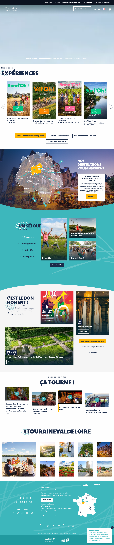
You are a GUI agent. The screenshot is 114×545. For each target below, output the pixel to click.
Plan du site (42, 533)
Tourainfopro (87, 2)
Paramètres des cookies (68, 533)
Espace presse (43, 526)
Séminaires (48, 2)
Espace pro (54, 526)
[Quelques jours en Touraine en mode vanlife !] (97, 400)
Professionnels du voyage (71, 2)
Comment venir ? (67, 526)
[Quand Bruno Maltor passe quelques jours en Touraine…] (44, 399)
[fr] (103, 9)
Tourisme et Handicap (102, 2)
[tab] (27, 237)
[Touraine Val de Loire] (11, 9)
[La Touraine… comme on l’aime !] (70, 397)
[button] (99, 8)
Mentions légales (52, 533)
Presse (57, 2)
